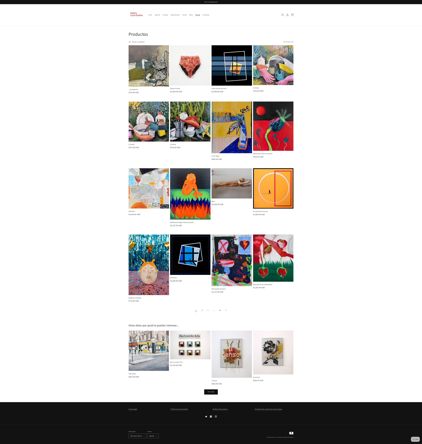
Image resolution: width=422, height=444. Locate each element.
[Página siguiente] (225, 310)
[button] (282, 14)
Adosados (132, 211)
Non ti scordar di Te (176, 362)
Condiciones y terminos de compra (268, 409)
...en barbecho (133, 89)
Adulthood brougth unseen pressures (182, 222)
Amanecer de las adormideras (262, 284)
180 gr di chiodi (175, 88)
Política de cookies (220, 409)
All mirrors (173, 278)
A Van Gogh (215, 156)
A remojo (256, 88)
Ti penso (214, 381)
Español (151, 436)
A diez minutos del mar (219, 88)
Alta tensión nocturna (219, 289)
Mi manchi (256, 377)
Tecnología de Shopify (287, 437)
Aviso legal (133, 409)
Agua (213, 201)
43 (220, 310)
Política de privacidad (179, 409)
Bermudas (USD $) (136, 436)
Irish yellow (132, 374)
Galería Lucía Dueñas (276, 437)
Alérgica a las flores (135, 298)
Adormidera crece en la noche (262, 154)
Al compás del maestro (260, 211)
